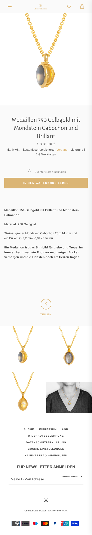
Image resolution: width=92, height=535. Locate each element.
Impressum (48, 429)
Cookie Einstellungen (46, 448)
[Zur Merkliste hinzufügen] (29, 170)
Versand (62, 149)
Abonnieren (69, 476)
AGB (65, 429)
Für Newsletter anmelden (46, 467)
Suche (29, 429)
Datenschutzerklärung (46, 442)
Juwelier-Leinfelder (57, 510)
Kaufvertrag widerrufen (46, 455)
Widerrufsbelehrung (46, 435)
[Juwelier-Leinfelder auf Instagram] (46, 499)
